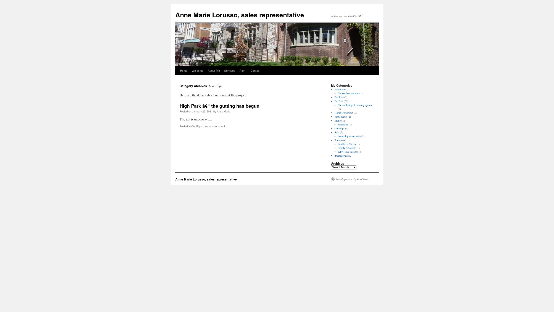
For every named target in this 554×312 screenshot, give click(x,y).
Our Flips (196, 126)
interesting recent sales (349, 136)
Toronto (339, 140)
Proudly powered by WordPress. (352, 179)
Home (183, 70)
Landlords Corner (347, 144)
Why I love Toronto (348, 151)
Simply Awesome (347, 148)
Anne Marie (223, 111)
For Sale (339, 101)
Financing (343, 124)
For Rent (339, 97)
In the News (341, 116)
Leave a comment (214, 126)
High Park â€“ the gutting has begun (219, 105)
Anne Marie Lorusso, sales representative (239, 14)
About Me (214, 70)
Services (229, 70)
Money (338, 120)
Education (340, 89)
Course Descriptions (348, 93)
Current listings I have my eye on (355, 105)
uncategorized (342, 155)
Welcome (197, 70)
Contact (255, 70)
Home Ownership (344, 112)
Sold (337, 132)
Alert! (243, 70)
